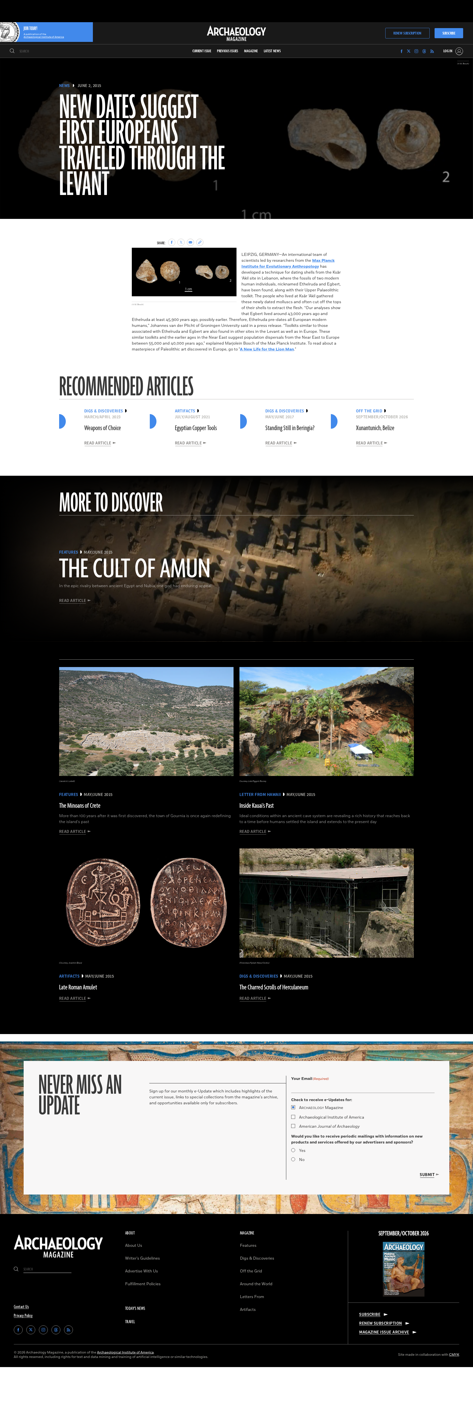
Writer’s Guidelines (142, 1258)
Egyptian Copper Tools (196, 428)
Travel (130, 1322)
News (64, 86)
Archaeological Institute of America (331, 1117)
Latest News (272, 51)
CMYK (454, 1354)
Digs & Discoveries (257, 1258)
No (301, 1159)
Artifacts (248, 1309)
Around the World (256, 1284)
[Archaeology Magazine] (58, 1259)
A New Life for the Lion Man (267, 349)
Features (248, 1245)
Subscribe (448, 33)
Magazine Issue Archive (384, 1332)
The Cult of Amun (134, 569)
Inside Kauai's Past (256, 805)
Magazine (321, 1107)
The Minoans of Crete (80, 805)
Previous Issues (227, 51)
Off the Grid (251, 1271)
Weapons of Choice (102, 428)
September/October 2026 (403, 1234)
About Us (133, 1245)
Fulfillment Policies (143, 1284)
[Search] (12, 51)
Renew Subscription (407, 33)
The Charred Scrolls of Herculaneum (273, 987)
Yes (302, 1150)
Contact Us (21, 1307)
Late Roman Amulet (78, 987)
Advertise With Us (141, 1271)
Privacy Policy (23, 1316)
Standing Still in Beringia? (290, 428)
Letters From (252, 1297)
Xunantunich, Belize (375, 428)
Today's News (135, 1309)
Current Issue (201, 51)
